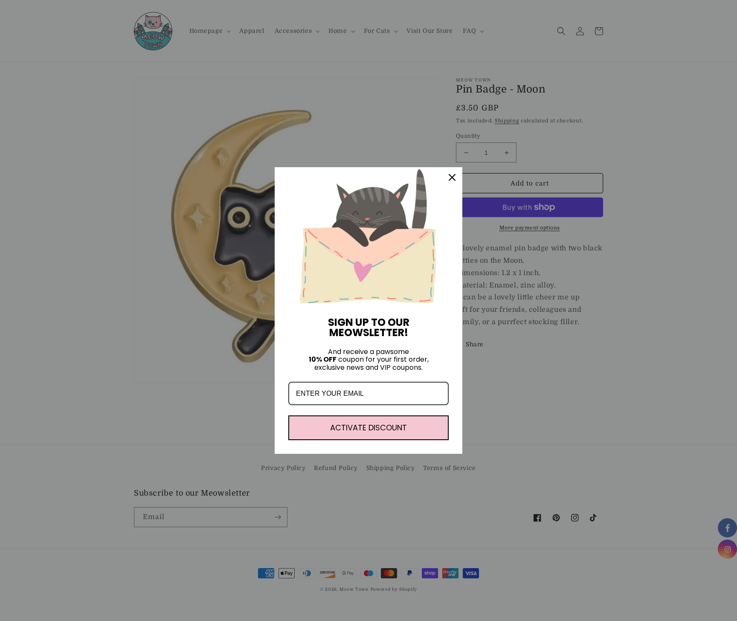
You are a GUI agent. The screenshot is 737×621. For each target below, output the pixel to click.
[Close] (452, 177)
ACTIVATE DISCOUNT (368, 427)
